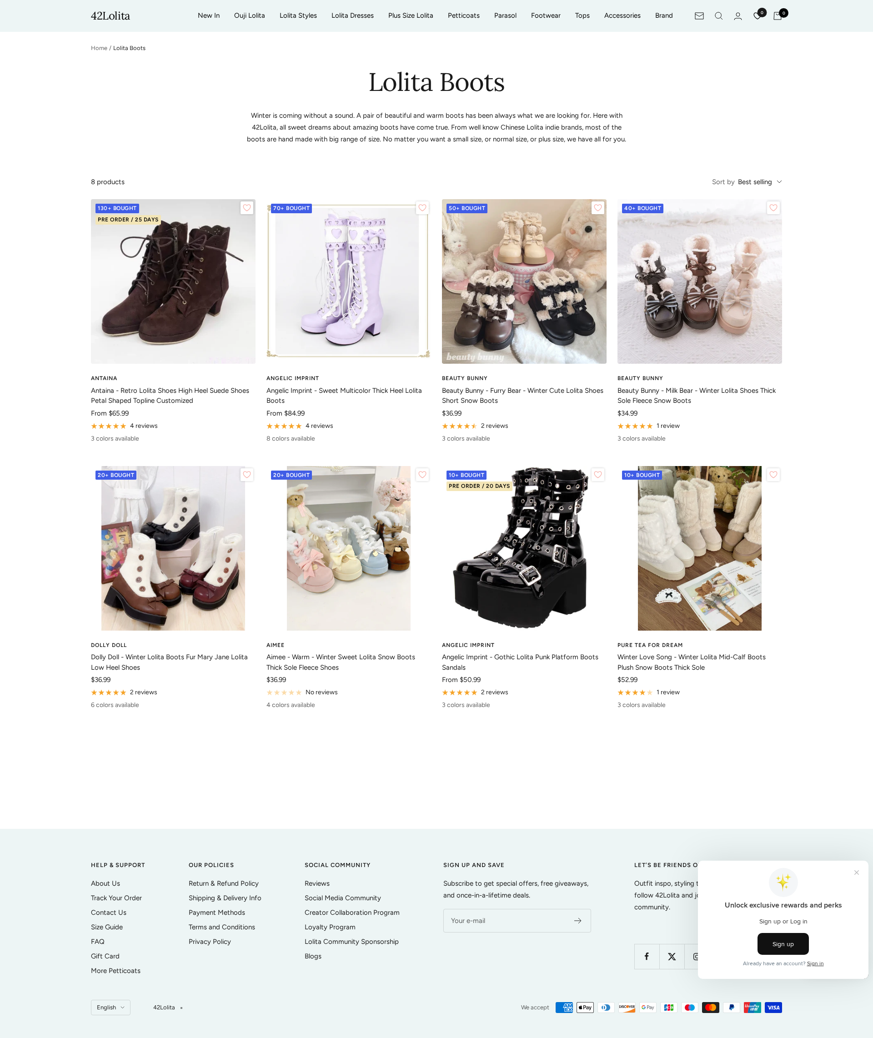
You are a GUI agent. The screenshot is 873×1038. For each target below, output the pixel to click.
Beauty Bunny (465, 378)
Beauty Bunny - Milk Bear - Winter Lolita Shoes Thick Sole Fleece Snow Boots (696, 395)
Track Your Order (116, 898)
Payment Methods (217, 912)
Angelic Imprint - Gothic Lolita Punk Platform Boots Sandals (520, 662)
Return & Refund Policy (224, 883)
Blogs (313, 956)
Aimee (275, 645)
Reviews (317, 883)
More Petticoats (115, 971)
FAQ (98, 942)
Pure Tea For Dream (650, 645)
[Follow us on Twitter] (671, 956)
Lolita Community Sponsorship (352, 942)
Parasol (505, 15)
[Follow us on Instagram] (696, 956)
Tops (582, 15)
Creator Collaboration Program (352, 912)
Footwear (546, 15)
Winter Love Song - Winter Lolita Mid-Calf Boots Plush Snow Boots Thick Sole (691, 662)
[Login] (738, 16)
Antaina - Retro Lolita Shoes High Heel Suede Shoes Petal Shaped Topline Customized (170, 395)
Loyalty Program (330, 927)
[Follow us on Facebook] (646, 956)
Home (99, 48)
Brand (664, 15)
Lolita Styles (298, 15)
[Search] (719, 16)
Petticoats (464, 15)
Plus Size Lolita (410, 15)
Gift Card (105, 956)
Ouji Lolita (249, 15)
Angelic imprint (292, 378)
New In (209, 15)
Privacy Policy (210, 942)
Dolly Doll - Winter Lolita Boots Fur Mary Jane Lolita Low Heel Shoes (169, 662)
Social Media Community (343, 898)
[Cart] (777, 16)
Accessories (622, 15)
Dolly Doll (109, 645)
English (106, 1007)
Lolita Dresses (352, 15)
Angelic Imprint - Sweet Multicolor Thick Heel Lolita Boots (344, 395)
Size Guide (107, 927)
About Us (105, 883)
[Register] (578, 921)
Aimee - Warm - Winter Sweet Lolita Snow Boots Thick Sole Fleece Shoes (340, 662)
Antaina (104, 378)
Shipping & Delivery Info (225, 898)
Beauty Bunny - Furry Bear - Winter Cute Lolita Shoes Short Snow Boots (522, 395)
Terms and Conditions (222, 927)
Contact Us (108, 912)
